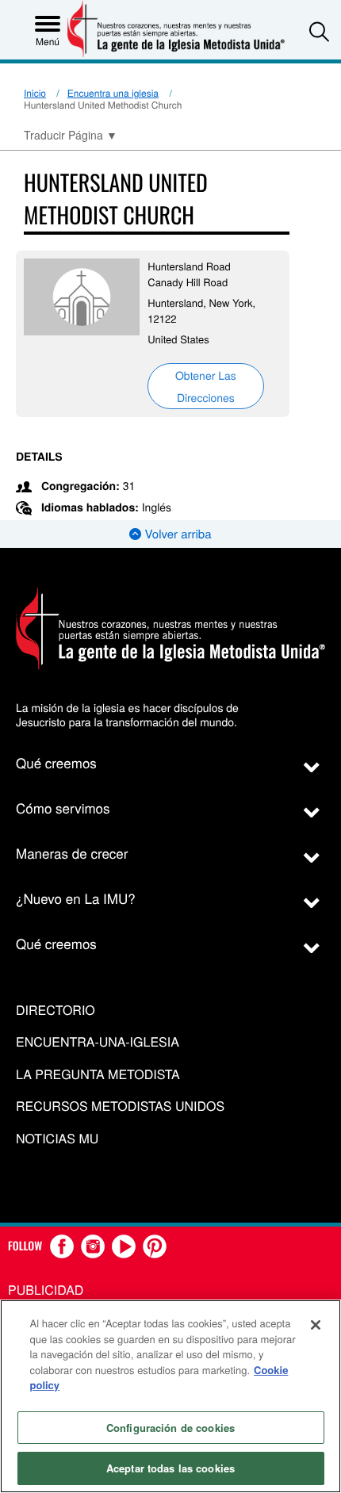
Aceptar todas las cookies (170, 1468)
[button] (319, 31)
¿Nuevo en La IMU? (76, 898)
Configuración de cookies (170, 1427)
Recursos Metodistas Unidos (120, 1106)
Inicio (35, 93)
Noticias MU (57, 1139)
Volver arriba (176, 534)
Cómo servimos (63, 807)
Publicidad (45, 1290)
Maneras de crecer (72, 853)
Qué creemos (56, 762)
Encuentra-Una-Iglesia (97, 1042)
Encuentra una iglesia (113, 93)
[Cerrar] (315, 1324)
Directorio (55, 1010)
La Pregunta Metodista (98, 1074)
